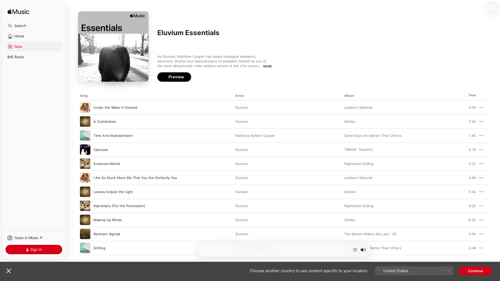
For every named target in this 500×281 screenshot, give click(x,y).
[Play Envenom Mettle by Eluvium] (85, 163)
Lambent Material (358, 107)
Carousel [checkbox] (100, 150)
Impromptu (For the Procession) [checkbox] (119, 206)
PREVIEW (470, 107)
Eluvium (241, 107)
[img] (18, 12)
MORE (267, 66)
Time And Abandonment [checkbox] (113, 135)
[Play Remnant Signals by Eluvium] (85, 234)
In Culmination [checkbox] (104, 121)
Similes (349, 121)
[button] (34, 25)
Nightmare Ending (358, 164)
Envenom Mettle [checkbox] (106, 164)
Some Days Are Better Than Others (373, 135)
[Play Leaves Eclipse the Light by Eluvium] (85, 192)
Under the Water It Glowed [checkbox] (115, 107)
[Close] (8, 271)
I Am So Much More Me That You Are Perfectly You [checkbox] (135, 178)
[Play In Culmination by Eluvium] (85, 121)
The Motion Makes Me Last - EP (370, 234)
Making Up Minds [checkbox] (107, 220)
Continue (475, 271)
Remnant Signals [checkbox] (106, 234)
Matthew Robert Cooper (255, 135)
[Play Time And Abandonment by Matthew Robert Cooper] (85, 135)
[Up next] (355, 249)
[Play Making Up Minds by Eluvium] (85, 220)
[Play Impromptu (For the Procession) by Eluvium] (85, 206)
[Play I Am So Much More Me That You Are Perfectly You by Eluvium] (85, 178)
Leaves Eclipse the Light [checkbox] (113, 192)
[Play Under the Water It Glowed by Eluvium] (85, 107)
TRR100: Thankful (358, 150)
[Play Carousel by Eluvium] (85, 149)
